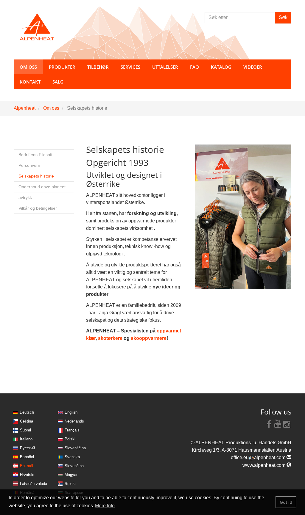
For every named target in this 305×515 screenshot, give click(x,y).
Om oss (51, 108)
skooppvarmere (148, 338)
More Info (105, 505)
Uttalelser (165, 67)
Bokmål (26, 466)
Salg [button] (57, 82)
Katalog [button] (221, 67)
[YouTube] (277, 423)
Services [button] (130, 67)
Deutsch (27, 412)
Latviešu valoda (33, 483)
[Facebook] (268, 423)
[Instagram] (286, 423)
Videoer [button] (252, 67)
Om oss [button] (28, 67)
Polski (70, 439)
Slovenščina (75, 448)
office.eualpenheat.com (259, 457)
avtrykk (25, 197)
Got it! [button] (286, 502)
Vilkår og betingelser (37, 208)
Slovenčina (74, 466)
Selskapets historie (36, 176)
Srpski (70, 483)
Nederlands (74, 421)
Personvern (29, 165)
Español (27, 457)
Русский (27, 448)
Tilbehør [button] (98, 67)
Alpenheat (24, 108)
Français (72, 430)
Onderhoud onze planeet (42, 187)
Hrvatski (27, 474)
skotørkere (111, 338)
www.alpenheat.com (264, 465)
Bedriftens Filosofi (35, 155)
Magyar (71, 474)
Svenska (72, 457)
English (71, 412)
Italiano (26, 439)
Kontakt (30, 82)
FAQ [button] (194, 67)
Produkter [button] (62, 67)
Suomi (25, 430)
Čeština (26, 421)
